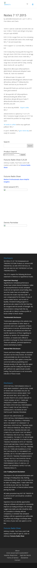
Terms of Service (12, 558)
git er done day (24, 131)
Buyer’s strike (24, 107)
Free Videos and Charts (11, 21)
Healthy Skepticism (10, 555)
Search (23, 155)
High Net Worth (25, 555)
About (17, 551)
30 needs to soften (10, 125)
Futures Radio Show (17, 536)
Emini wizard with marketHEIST (17, 553)
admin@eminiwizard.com (14, 19)
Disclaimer (24, 558)
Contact (17, 560)
